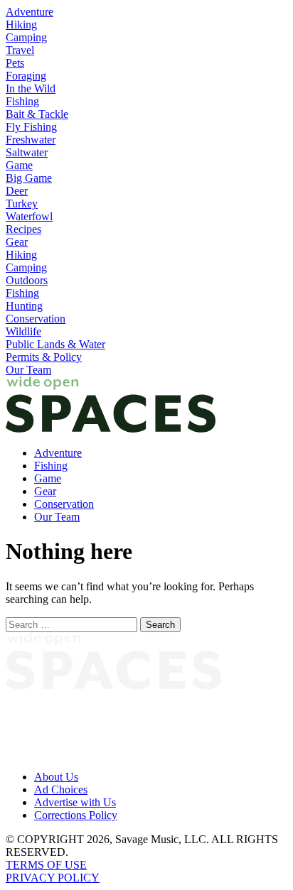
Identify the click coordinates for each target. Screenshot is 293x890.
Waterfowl (29, 216)
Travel (20, 50)
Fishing (22, 101)
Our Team (28, 370)
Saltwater (27, 152)
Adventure (29, 12)
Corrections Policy (75, 815)
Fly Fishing (31, 127)
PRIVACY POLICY (53, 878)
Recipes (23, 229)
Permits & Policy (44, 357)
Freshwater (30, 140)
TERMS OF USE (46, 865)
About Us (56, 777)
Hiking (21, 24)
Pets (15, 63)
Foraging (26, 76)
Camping (26, 37)
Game (19, 165)
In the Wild (30, 88)
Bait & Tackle (37, 114)
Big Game (29, 178)
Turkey (22, 203)
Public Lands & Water (55, 344)
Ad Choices (60, 789)
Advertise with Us (75, 802)
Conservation (35, 319)
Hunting (24, 306)
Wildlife (23, 331)
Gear (17, 242)
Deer (17, 191)
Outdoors (27, 280)
